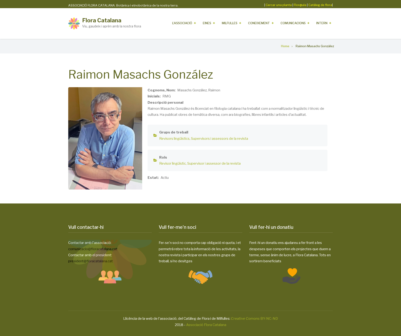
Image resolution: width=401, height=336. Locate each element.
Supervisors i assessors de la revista (219, 138)
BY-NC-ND (254, 318)
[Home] (74, 23)
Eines (207, 23)
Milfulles (229, 23)
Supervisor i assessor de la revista (214, 163)
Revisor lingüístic (172, 163)
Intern (321, 23)
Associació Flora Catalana (206, 325)
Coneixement (259, 23)
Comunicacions (293, 23)
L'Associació (182, 23)
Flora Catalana (101, 20)
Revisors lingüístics (174, 138)
